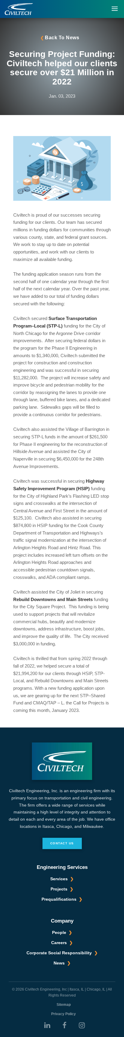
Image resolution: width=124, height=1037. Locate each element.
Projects (59, 889)
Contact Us (62, 843)
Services (59, 878)
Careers (59, 942)
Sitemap (64, 1005)
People (59, 932)
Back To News (62, 37)
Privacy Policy (63, 1014)
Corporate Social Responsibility (59, 952)
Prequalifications (59, 899)
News (59, 963)
